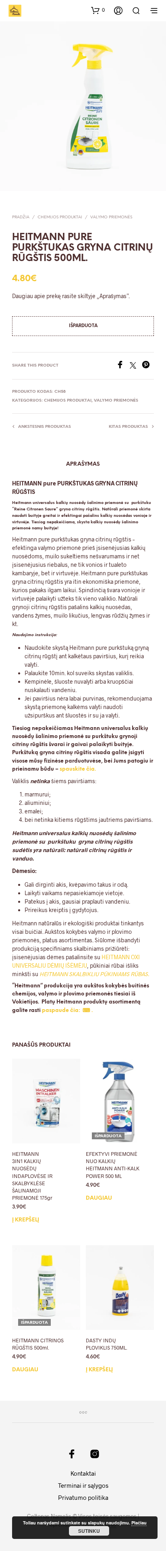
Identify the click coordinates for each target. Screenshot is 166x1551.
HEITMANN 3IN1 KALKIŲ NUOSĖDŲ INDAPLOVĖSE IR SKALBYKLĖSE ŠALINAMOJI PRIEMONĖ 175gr (32, 1176)
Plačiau (139, 1523)
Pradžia (20, 217)
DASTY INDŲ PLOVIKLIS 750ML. (106, 1344)
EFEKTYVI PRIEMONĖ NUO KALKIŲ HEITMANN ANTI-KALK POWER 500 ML (112, 1165)
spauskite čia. (78, 769)
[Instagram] (95, 1454)
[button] (98, 10)
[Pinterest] (148, 366)
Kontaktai (83, 1473)
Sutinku (89, 1530)
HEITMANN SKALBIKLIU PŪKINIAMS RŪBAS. (94, 973)
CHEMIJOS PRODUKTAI (59, 217)
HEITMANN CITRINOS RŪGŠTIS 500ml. (38, 1344)
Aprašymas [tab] (83, 464)
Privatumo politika (83, 1497)
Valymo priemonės (111, 217)
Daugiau (99, 1198)
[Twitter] (136, 366)
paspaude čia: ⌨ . (67, 1010)
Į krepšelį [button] (25, 1220)
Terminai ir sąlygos (83, 1485)
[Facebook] (123, 366)
